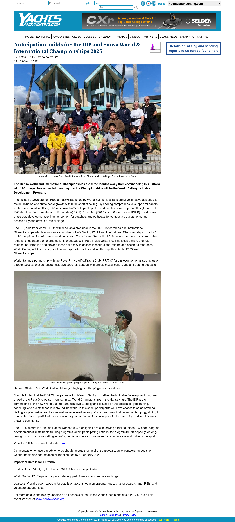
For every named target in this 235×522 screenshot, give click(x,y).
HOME (29, 36)
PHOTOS (121, 36)
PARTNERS (149, 36)
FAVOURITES (61, 36)
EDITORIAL (43, 36)
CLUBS (76, 36)
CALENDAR (106, 36)
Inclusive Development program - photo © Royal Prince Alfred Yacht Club (87, 382)
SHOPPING (187, 36)
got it (176, 519)
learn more (163, 519)
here (62, 443)
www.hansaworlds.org (50, 499)
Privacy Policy (129, 514)
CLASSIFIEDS (169, 36)
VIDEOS (135, 36)
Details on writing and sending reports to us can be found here (193, 48)
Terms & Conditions (109, 514)
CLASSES (90, 36)
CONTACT (203, 36)
